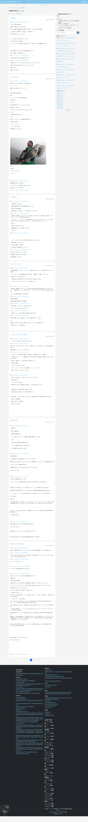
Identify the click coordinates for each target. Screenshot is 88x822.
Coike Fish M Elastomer (32, 721)
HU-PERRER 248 (20, 682)
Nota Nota (19, 680)
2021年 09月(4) (60, 105)
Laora (18, 691)
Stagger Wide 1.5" (29, 735)
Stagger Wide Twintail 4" (30, 741)
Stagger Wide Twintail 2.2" (22, 739)
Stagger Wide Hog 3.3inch (30, 744)
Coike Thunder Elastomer (29, 725)
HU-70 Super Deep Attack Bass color (30, 689)
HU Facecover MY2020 (50, 705)
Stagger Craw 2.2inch (21, 747)
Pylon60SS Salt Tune (59, 676)
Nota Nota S (24, 680)
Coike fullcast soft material (24, 718)
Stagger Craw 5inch (33, 748)
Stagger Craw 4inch (24, 748)
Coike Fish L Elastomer (21, 721)
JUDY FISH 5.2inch (30, 706)
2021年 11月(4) (60, 102)
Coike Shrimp (19, 712)
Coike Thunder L (38, 725)
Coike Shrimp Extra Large (36, 712)
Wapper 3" (19, 708)
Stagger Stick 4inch (30, 700)
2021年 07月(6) (60, 108)
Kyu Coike (26, 720)
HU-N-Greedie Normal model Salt (52, 678)
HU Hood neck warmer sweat (51, 704)
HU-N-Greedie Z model (35, 693)
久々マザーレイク (16, 264)
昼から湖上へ (14, 77)
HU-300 (26, 688)
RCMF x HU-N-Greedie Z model (63, 693)
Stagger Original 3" (21, 731)
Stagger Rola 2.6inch (21, 751)
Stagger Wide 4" (34, 736)
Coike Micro (31, 717)
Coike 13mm (19, 717)
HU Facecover (48, 707)
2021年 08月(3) (60, 107)
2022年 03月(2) (60, 97)
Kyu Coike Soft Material (34, 720)
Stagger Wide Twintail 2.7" (34, 739)
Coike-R (37, 718)
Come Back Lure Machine (50, 685)
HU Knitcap (47, 700)
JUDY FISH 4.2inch (21, 706)
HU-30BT (31, 688)
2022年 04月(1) (60, 95)
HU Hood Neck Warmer (50, 702)
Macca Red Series (24, 673)
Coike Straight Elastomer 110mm (24, 703)
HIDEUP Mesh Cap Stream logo (52, 697)
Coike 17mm (25, 717)
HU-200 (22, 688)
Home (8, 2)
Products (13, 2)
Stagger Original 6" (30, 732)
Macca (18, 673)
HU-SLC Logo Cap (64, 697)
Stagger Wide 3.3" (26, 736)
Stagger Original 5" (21, 732)
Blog (14, 7)
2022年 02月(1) (60, 98)
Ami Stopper (48, 686)
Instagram (47, 713)
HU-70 (19, 689)
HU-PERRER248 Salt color (51, 674)
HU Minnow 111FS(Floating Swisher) (32, 683)
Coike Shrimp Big (27, 712)
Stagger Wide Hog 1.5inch (22, 743)
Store (18, 2)
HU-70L (40, 689)
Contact (85, 2)
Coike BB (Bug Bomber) (22, 698)
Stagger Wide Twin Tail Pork (23, 753)
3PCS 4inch (25, 711)
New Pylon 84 (20, 679)
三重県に (13, 18)
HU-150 (18, 688)
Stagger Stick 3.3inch (21, 700)
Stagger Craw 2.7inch (31, 747)
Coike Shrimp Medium (31, 714)
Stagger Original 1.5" (21, 729)
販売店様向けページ (58, 813)
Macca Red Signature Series (35, 673)
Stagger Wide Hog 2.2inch (34, 743)
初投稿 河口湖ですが (17, 543)
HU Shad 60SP (20, 686)
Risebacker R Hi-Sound (25, 691)
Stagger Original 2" (30, 729)
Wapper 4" (24, 708)
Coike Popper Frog (21, 697)
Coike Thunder (20, 725)
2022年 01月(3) (60, 99)
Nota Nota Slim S (31, 680)
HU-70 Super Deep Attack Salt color (53, 681)
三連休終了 (13, 197)
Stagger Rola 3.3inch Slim (31, 751)
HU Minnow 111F (20, 683)
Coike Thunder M (32, 726)
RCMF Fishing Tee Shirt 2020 (59, 692)
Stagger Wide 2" (36, 735)
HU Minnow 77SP (27, 685)
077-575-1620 (54, 811)
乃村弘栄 (18, 7)
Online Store (48, 712)
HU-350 (35, 688)
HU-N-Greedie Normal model (23, 693)
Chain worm (19, 709)
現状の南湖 (13, 420)
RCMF (46, 692)
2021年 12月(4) (60, 101)
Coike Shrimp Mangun (20, 714)
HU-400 (39, 688)
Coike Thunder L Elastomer (21, 726)
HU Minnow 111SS (58, 671)
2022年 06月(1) (60, 92)
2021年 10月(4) (60, 104)
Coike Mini (37, 717)
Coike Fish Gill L (20, 723)
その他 (47, 758)
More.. (68, 110)
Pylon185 (25, 679)
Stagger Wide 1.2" (20, 735)
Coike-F (33, 718)
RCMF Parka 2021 (52, 693)
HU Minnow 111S (49, 671)
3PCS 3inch (19, 711)
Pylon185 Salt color (49, 676)
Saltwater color (48, 670)
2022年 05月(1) (60, 94)
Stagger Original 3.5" (30, 731)
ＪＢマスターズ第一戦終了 (19, 334)
